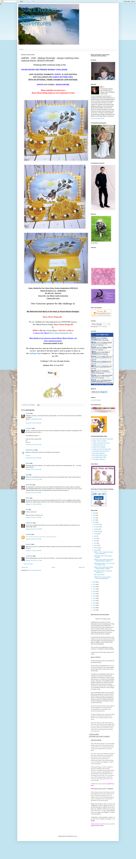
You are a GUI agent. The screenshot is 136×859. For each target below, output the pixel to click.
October (96, 529)
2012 (94, 600)
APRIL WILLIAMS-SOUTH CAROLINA (102, 439)
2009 (94, 607)
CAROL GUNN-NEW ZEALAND (101, 443)
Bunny (27, 463)
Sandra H (28, 544)
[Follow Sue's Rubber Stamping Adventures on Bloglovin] (99, 393)
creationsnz (29, 556)
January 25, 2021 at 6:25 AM (33, 423)
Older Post (81, 567)
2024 (94, 515)
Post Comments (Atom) (35, 570)
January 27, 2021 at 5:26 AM (33, 550)
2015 (94, 593)
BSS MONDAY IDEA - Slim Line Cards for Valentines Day (104, 564)
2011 (94, 603)
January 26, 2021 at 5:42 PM (33, 539)
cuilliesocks (29, 523)
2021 (94, 522)
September (97, 531)
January (96, 550)
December (97, 524)
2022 (94, 520)
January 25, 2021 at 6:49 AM (33, 444)
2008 (94, 610)
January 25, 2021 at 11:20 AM (34, 479)
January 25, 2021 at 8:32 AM (33, 469)
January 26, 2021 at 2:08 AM (33, 517)
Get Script (96, 384)
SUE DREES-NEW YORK (99, 457)
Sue (27, 509)
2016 (94, 591)
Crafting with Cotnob (36, 419)
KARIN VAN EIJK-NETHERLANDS (101, 449)
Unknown (28, 534)
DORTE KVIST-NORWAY (99, 447)
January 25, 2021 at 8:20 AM (33, 458)
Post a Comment (28, 564)
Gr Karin (28, 455)
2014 (94, 596)
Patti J (27, 498)
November (97, 526)
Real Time (101, 384)
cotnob (28, 413)
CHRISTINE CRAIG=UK (98, 445)
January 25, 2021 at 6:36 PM (33, 504)
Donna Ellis (29, 484)
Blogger (75, 836)
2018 (94, 586)
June (95, 538)
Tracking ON (108, 384)
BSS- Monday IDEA (99, 574)
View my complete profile (97, 118)
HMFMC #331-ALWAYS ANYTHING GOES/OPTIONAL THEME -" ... (103, 568)
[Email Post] (38, 404)
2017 (94, 589)
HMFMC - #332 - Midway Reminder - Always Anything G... (104, 552)
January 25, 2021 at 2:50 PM (33, 492)
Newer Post (25, 567)
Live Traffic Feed (102, 335)
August (96, 533)
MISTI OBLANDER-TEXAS (99, 455)
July (95, 536)
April (27, 475)
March (96, 545)
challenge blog (34, 353)
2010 (94, 605)
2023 (94, 517)
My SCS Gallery (96, 400)
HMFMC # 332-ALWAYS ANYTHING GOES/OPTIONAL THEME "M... (103, 560)
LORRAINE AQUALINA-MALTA (100, 451)
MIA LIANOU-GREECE (98, 453)
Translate (104, 326)
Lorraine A (29, 428)
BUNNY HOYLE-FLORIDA (99, 441)
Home (21, 49)
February (96, 548)
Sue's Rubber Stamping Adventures (39, 16)
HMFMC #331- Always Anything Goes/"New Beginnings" (102, 577)
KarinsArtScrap (30, 450)
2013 (94, 598)
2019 (94, 584)
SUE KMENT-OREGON (98, 459)
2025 (94, 513)
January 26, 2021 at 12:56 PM (34, 529)
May (95, 540)
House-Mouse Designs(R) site (60, 333)
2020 (94, 582)
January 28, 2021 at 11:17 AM (34, 560)
